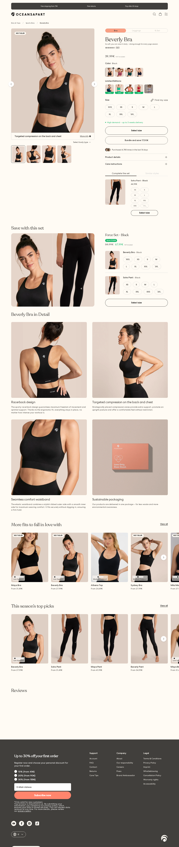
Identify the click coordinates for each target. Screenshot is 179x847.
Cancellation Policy (152, 775)
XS (135, 190)
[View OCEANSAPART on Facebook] (21, 823)
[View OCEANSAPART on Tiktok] (37, 823)
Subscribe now (42, 795)
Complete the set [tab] (121, 173)
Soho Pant (128, 277)
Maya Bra (16, 585)
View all (164, 524)
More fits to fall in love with (36, 524)
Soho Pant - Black (139, 180)
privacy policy (24, 811)
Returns (93, 771)
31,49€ (17, 588)
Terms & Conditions (152, 758)
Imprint (146, 767)
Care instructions (113, 164)
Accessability (149, 784)
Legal (146, 753)
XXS (135, 206)
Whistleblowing (150, 771)
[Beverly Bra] (18, 154)
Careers (120, 767)
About (119, 758)
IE (18, 834)
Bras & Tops (15, 23)
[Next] (94, 84)
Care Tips (94, 775)
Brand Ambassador (125, 775)
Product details (112, 157)
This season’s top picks (32, 606)
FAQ (92, 762)
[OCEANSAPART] (28, 14)
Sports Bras (30, 23)
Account (93, 758)
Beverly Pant (137, 667)
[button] (154, 14)
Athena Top (97, 585)
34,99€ (137, 670)
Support (94, 753)
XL (135, 200)
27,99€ (57, 588)
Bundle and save (136, 140)
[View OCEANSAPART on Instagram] (29, 823)
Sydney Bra (136, 585)
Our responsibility (124, 762)
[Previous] (11, 84)
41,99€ (96, 670)
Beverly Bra (129, 252)
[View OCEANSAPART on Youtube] (13, 823)
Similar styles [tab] (152, 173)
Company (121, 753)
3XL (144, 206)
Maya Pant (96, 667)
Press (118, 771)
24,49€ (97, 588)
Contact (93, 767)
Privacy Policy (149, 762)
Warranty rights (150, 779)
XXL (144, 200)
